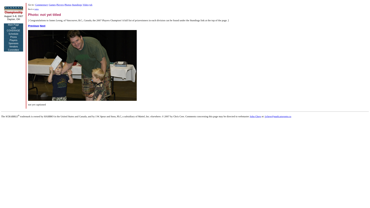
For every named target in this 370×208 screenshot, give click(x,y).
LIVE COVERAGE (13, 29)
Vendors (13, 46)
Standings (77, 4)
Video (86, 4)
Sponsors (13, 43)
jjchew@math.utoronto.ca (278, 116)
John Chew (255, 116)
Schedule (13, 34)
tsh (90, 4)
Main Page (13, 25)
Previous (33, 25)
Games (52, 4)
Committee (13, 50)
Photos (67, 4)
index (36, 9)
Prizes (13, 37)
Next (42, 25)
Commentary (41, 4)
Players (13, 40)
